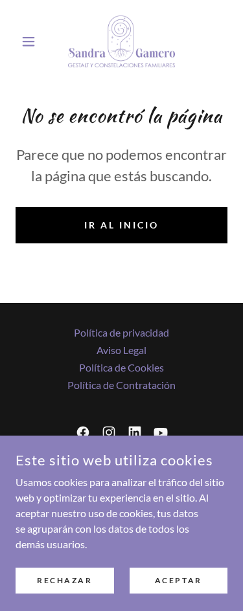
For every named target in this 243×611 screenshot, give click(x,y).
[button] (31, 41)
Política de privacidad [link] (121, 332)
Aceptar (178, 580)
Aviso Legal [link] (121, 350)
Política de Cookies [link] (121, 367)
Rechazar (65, 580)
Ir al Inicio (121, 224)
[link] (121, 41)
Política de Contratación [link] (121, 385)
